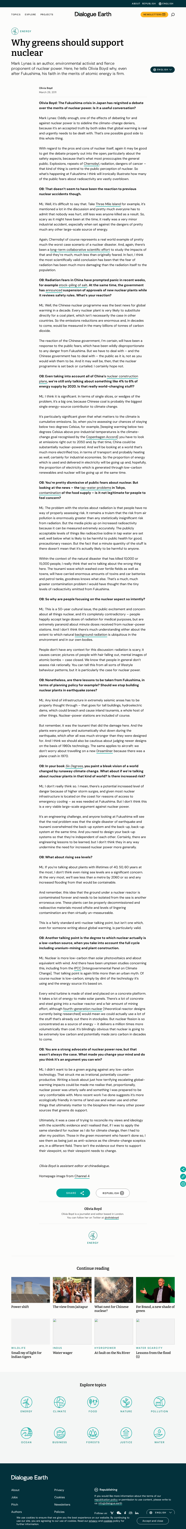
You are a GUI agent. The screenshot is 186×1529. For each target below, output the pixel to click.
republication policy (106, 1499)
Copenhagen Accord (101, 437)
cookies (108, 1520)
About (136, 3)
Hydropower (105, 1348)
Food (93, 1411)
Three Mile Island (108, 204)
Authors (16, 1512)
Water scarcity (149, 1348)
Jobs (14, 1497)
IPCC (77, 968)
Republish (149, 3)
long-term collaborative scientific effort (80, 249)
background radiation (91, 634)
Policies (59, 1512)
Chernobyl (91, 163)
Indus (57, 1348)
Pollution (159, 1411)
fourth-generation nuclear (82, 1009)
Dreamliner (104, 751)
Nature (126, 1411)
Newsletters (152, 14)
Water (159, 1442)
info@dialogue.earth (110, 1503)
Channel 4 (82, 1176)
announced (54, 290)
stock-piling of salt (73, 285)
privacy (93, 1520)
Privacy (59, 1490)
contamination (50, 493)
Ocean (26, 1442)
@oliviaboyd (112, 1217)
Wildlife (18, 1348)
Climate (59, 1411)
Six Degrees (74, 766)
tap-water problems (95, 487)
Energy (27, 1411)
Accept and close (152, 1520)
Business (59, 1442)
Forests (93, 1442)
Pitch (14, 1504)
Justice (126, 1442)
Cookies (59, 1497)
